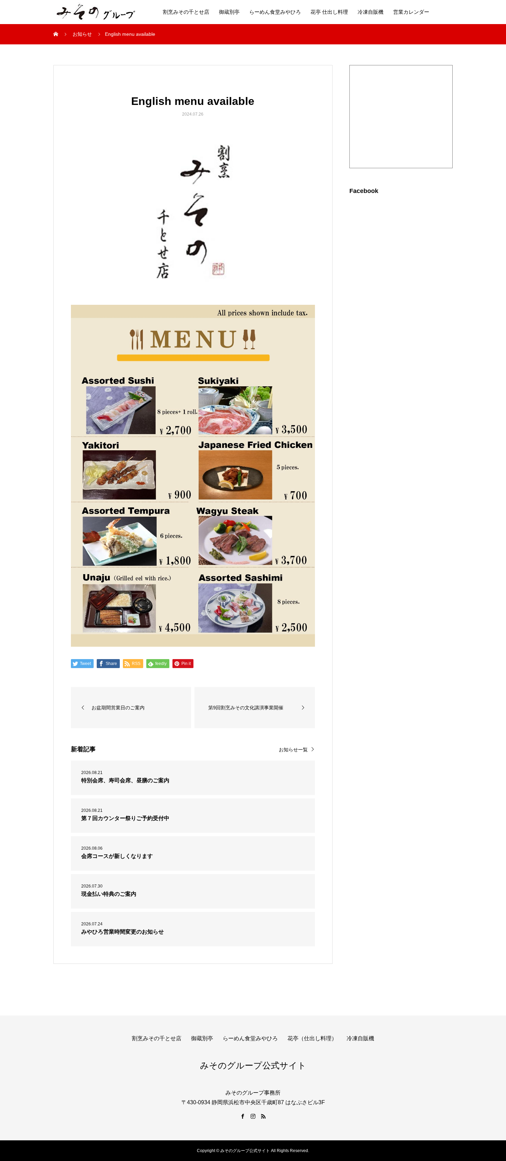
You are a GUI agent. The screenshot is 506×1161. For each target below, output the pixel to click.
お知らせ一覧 (293, 749)
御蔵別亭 (229, 12)
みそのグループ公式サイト (253, 1065)
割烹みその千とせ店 (186, 12)
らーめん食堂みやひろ (275, 12)
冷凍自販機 (370, 12)
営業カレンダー (411, 12)
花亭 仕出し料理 (329, 12)
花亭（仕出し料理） (312, 1038)
